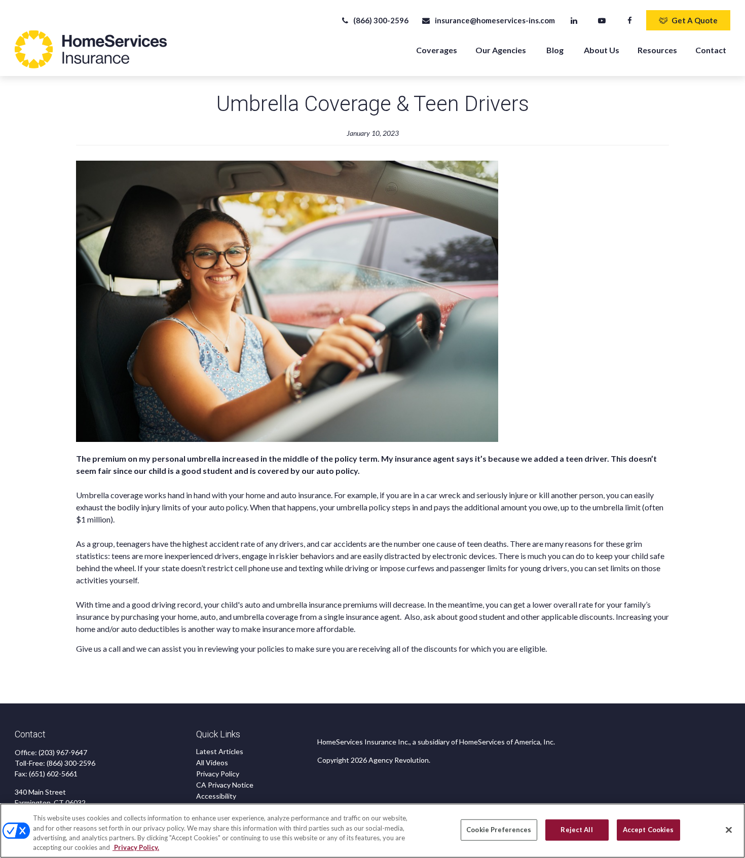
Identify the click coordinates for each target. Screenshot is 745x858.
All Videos (212, 762)
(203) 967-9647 (63, 752)
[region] (372, 830)
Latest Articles (219, 751)
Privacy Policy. (136, 847)
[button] (436, 49)
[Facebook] (629, 20)
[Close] (729, 829)
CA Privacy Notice (224, 784)
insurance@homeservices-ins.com (494, 20)
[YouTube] (601, 20)
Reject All (576, 830)
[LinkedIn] (574, 20)
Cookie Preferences (498, 830)
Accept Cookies (648, 830)
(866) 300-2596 (380, 20)
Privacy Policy (217, 773)
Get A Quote (695, 20)
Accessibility (216, 796)
